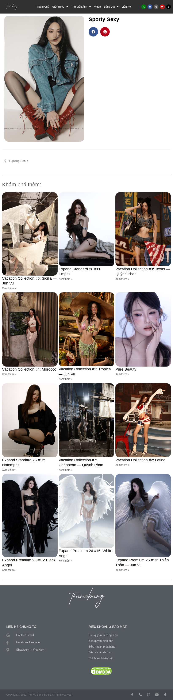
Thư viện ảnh (79, 6)
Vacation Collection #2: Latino (140, 460)
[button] (93, 32)
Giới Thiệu (58, 6)
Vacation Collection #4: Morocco (29, 369)
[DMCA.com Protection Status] (101, 670)
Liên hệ (126, 6)
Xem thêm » (9, 288)
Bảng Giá (109, 6)
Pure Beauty (125, 369)
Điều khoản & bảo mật (108, 626)
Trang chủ (43, 6)
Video (97, 6)
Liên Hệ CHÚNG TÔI (21, 626)
